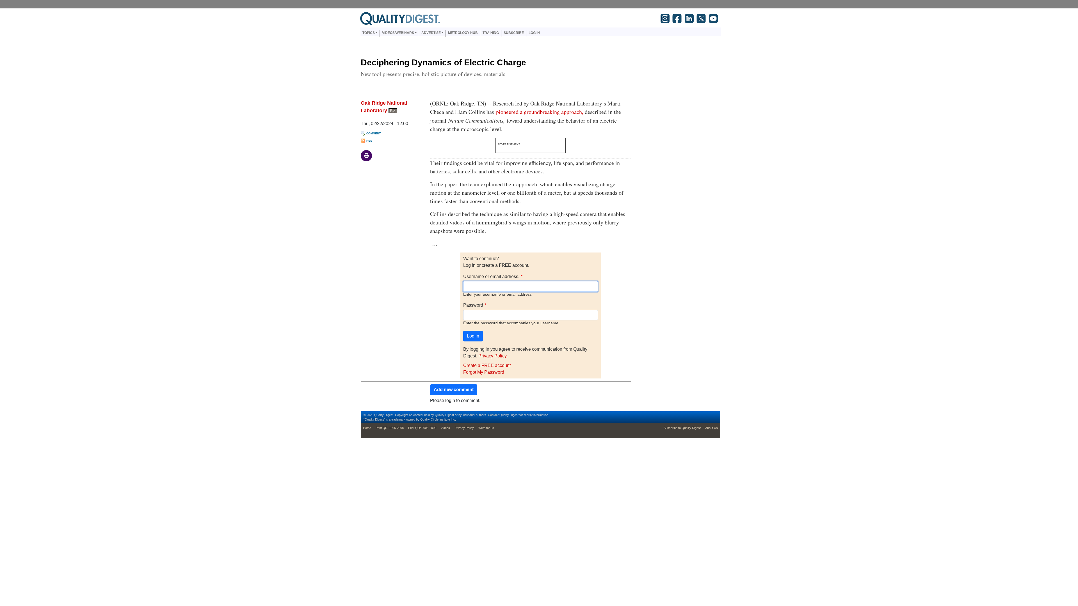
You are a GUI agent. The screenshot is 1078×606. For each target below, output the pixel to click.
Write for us (486, 428)
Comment (373, 133)
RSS (369, 140)
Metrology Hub (463, 33)
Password (473, 305)
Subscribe (514, 33)
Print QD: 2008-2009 (422, 428)
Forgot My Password (483, 372)
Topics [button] (368, 33)
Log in (534, 33)
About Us (711, 428)
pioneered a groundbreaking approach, (539, 112)
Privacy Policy (492, 356)
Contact (493, 415)
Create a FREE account (487, 365)
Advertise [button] (431, 33)
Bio (393, 111)
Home (367, 428)
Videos (445, 428)
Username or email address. (491, 276)
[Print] (366, 155)
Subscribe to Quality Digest (682, 428)
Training (491, 33)
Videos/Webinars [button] (398, 33)
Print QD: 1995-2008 (390, 428)
